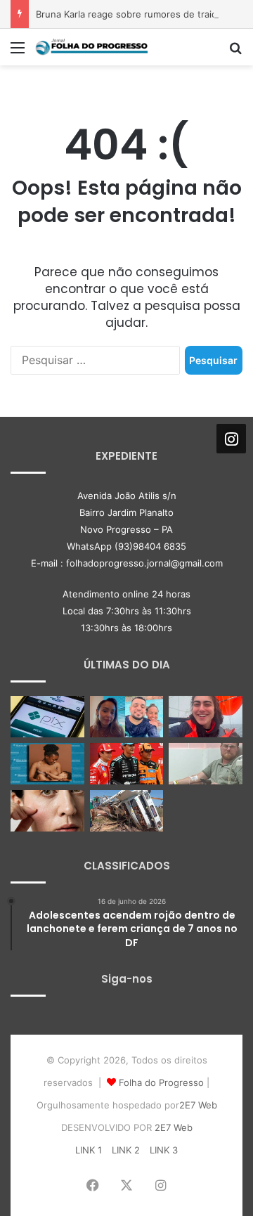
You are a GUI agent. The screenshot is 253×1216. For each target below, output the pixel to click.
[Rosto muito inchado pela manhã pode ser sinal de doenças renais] (47, 811)
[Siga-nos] (231, 438)
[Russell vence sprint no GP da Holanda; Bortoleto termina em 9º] (127, 763)
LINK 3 (164, 1150)
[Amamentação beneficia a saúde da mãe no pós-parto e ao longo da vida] (47, 763)
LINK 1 (88, 1150)
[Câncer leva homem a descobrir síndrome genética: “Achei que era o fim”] (205, 763)
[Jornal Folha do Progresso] (91, 47)
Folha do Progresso (161, 1082)
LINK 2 (126, 1150)
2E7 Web (198, 1105)
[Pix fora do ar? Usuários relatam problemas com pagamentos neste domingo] (47, 716)
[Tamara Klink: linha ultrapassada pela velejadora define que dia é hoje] (205, 716)
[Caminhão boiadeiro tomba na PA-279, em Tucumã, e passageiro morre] (127, 811)
